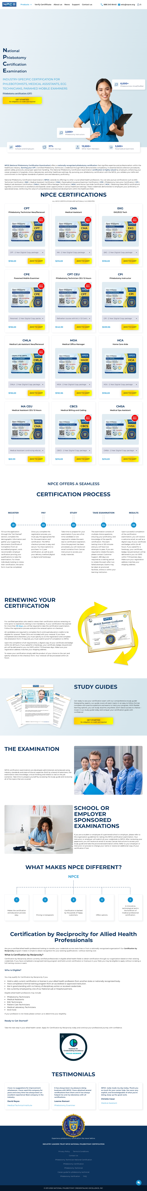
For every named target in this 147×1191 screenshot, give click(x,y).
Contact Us (73, 1156)
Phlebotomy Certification (73, 1164)
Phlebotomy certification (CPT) (17, 93)
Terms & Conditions (81, 1151)
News (67, 4)
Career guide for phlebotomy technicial (73, 1172)
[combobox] (26, 252)
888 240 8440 (108, 4)
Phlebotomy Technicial (73, 1168)
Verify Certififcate (43, 4)
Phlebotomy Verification (70, 1176)
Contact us (87, 4)
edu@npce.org (126, 4)
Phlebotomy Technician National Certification (73, 1160)
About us (58, 4)
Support (76, 4)
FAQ (85, 1176)
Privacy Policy (64, 1151)
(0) (140, 4)
